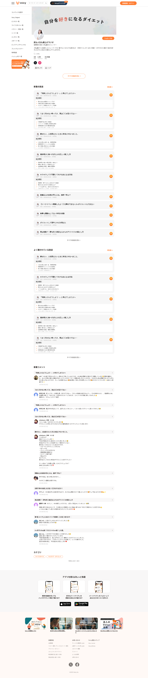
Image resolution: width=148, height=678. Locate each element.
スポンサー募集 (76, 648)
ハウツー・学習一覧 (17, 29)
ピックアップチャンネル (19, 45)
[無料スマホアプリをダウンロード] (20, 64)
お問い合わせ (75, 657)
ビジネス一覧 (15, 21)
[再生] (111, 95)
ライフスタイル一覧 (17, 25)
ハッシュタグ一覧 (17, 56)
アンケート (75, 651)
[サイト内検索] (46, 3)
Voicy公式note (91, 646)
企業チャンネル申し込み (78, 646)
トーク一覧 (15, 33)
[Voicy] (21, 3)
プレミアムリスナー (17, 48)
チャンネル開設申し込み (78, 643)
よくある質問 (75, 654)
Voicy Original (16, 17)
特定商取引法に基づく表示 (55, 654)
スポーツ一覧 (15, 41)
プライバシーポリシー (54, 648)
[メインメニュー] (13, 3)
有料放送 (14, 52)
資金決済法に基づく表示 (54, 657)
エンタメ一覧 (15, 37)
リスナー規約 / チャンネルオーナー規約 (58, 646)
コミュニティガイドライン (55, 651)
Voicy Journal (91, 643)
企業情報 (50, 643)
